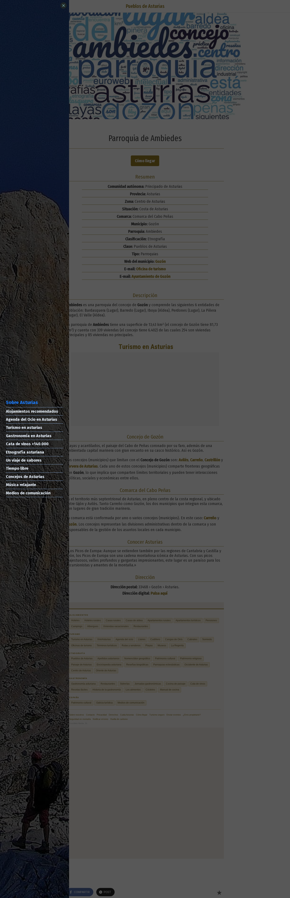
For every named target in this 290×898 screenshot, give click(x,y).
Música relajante (21, 484)
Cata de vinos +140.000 (27, 444)
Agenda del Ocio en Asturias (31, 419)
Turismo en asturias (24, 427)
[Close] (63, 5)
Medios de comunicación (28, 493)
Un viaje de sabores (24, 460)
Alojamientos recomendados (32, 411)
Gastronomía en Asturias (28, 435)
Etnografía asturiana (25, 452)
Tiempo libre (17, 468)
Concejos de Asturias (25, 476)
